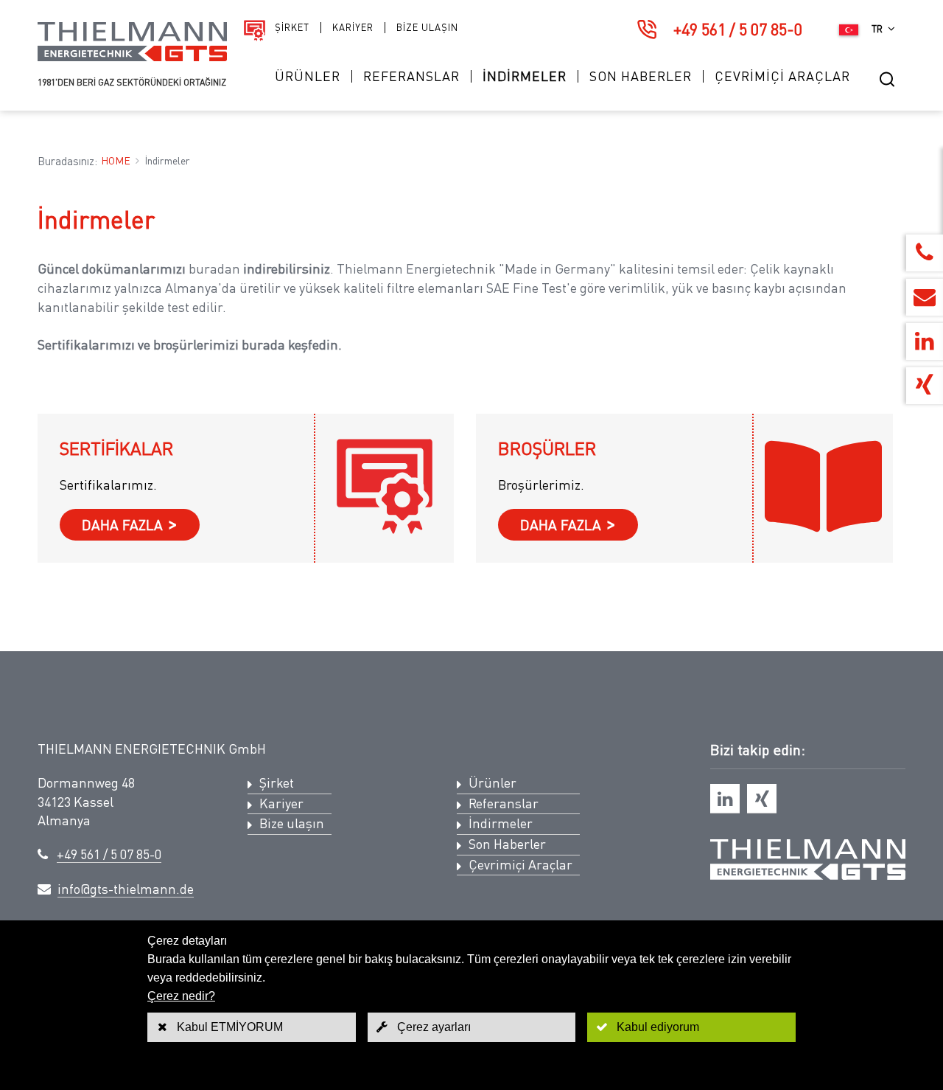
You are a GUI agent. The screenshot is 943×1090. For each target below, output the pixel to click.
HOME (115, 160)
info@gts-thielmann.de (125, 889)
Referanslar (411, 76)
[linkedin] (725, 798)
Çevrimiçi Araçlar (782, 76)
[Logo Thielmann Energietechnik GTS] (132, 57)
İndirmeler (525, 76)
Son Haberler (640, 76)
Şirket (292, 27)
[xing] (762, 798)
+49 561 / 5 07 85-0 (737, 29)
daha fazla (122, 524)
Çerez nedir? (181, 996)
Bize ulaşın (427, 27)
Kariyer (353, 27)
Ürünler (307, 76)
